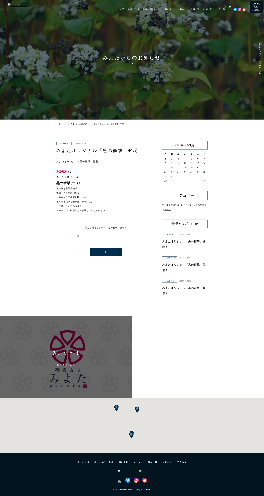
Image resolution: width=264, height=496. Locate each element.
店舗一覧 (152, 462)
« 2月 (165, 181)
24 (178, 172)
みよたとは (133, 9)
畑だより (169, 9)
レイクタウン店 (188, 205)
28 (204, 172)
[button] (131, 435)
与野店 (167, 210)
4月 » (205, 181)
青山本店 (175, 205)
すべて (165, 205)
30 (172, 176)
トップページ (60, 124)
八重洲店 (202, 205)
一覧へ (105, 252)
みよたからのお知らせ (80, 124)
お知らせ (207, 9)
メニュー (138, 462)
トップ (120, 9)
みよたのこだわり (152, 9)
